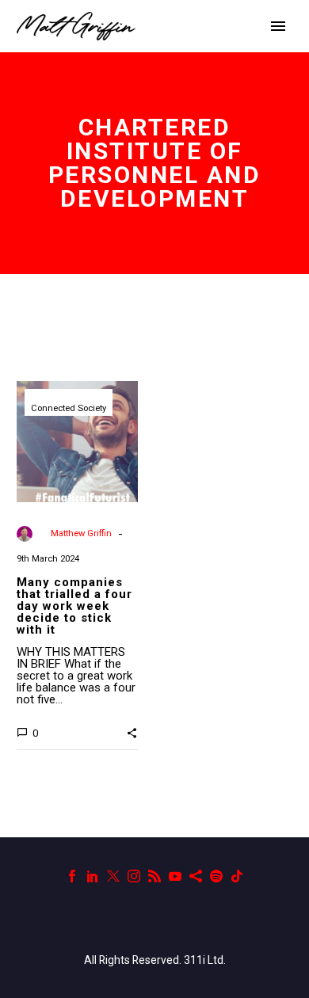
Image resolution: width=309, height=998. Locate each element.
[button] (132, 732)
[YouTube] (175, 876)
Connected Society (68, 408)
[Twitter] (113, 876)
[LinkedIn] (92, 876)
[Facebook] (72, 876)
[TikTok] (237, 876)
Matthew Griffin (81, 533)
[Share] (195, 876)
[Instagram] (134, 876)
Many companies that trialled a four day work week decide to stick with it (74, 606)
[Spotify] (216, 876)
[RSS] (154, 876)
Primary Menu (278, 26)
